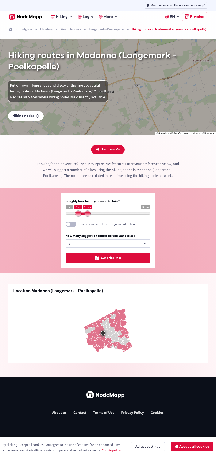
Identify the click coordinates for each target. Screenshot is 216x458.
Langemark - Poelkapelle (106, 29)
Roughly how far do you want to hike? (93, 201)
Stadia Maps (164, 133)
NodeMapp (209, 133)
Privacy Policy (132, 412)
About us (59, 412)
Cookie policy (111, 450)
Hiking (62, 16)
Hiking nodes (23, 115)
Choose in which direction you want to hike (107, 224)
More (108, 16)
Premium (197, 16)
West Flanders (71, 29)
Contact (79, 412)
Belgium (26, 29)
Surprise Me (110, 149)
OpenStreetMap (181, 133)
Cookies (157, 412)
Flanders (46, 29)
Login (88, 16)
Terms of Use (103, 412)
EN (172, 16)
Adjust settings (147, 446)
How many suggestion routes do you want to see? (101, 236)
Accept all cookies (194, 446)
